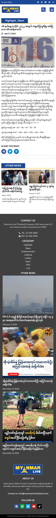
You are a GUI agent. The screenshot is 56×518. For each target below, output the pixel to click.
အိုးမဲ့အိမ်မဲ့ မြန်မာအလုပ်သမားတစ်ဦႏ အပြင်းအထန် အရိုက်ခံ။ (27, 382)
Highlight (10, 20)
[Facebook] (38, 2)
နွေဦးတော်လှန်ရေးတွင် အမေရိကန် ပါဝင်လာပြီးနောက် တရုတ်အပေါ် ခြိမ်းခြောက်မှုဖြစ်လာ (26, 447)
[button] (43, 9)
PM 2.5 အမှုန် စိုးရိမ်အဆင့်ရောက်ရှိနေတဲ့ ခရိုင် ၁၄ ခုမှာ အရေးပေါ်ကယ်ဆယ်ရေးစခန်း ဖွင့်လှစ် (28, 318)
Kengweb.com (45, 516)
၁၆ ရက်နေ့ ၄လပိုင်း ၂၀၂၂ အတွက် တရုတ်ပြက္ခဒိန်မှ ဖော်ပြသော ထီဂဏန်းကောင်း (27, 28)
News (21, 20)
